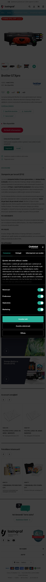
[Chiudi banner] (43, 247)
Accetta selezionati (23, 326)
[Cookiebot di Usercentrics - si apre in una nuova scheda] (29, 247)
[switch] (40, 296)
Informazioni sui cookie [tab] (35, 253)
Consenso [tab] (7, 253)
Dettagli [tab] (18, 253)
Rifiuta (23, 333)
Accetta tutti (23, 319)
